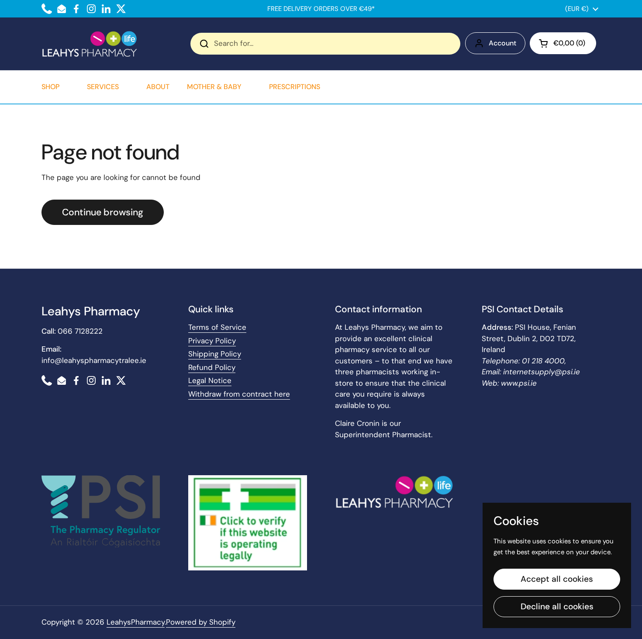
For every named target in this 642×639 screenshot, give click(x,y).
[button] (563, 43)
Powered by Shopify (200, 622)
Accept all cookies (557, 578)
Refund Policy (211, 367)
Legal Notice (209, 380)
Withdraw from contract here (239, 394)
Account (502, 43)
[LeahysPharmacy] (89, 44)
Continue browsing (102, 212)
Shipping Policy (214, 354)
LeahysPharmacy (136, 622)
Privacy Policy (212, 340)
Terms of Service (217, 327)
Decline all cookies (557, 606)
